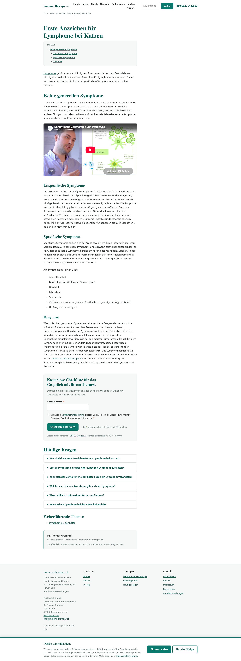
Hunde (76, 4)
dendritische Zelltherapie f (66, 358)
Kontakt (167, 580)
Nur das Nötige (185, 649)
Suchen (167, 6)
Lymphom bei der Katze (62, 522)
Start (46, 13)
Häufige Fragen (131, 6)
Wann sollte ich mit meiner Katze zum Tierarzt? (77, 495)
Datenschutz (169, 589)
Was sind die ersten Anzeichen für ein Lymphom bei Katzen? (85, 458)
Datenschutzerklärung (73, 414)
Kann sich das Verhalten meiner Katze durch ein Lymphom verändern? (91, 476)
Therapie (104, 4)
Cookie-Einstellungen (173, 593)
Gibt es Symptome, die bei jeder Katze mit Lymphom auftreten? (87, 467)
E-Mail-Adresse (55, 401)
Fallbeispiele (118, 4)
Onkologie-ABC (130, 580)
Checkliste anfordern (62, 427)
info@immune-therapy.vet (56, 618)
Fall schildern (169, 576)
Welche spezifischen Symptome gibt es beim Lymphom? (82, 486)
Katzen (85, 4)
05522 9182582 (78, 435)
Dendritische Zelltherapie (135, 576)
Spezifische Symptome (64, 57)
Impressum (168, 584)
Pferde (94, 4)
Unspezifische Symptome (65, 53)
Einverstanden (159, 649)
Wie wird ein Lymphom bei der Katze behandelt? (78, 504)
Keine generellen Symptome (63, 49)
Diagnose (57, 61)
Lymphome (50, 73)
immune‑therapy (57, 5)
